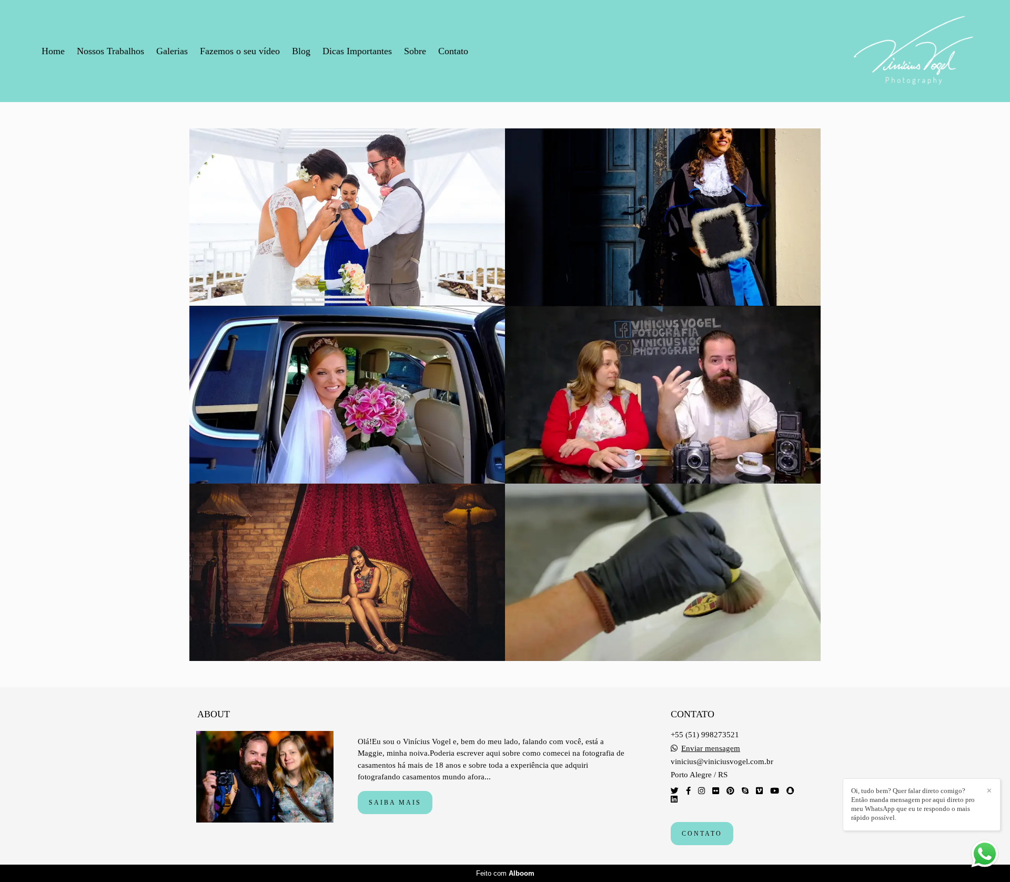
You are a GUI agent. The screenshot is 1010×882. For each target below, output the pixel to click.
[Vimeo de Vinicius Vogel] (759, 791)
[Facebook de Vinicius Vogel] (688, 791)
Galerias (172, 51)
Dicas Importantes (357, 51)
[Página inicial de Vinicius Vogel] (913, 51)
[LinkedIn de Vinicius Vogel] (674, 799)
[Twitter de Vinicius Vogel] (675, 791)
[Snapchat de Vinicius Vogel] (790, 791)
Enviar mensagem (710, 749)
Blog (301, 51)
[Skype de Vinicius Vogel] (745, 791)
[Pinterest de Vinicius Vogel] (730, 791)
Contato (453, 51)
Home (53, 51)
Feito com (505, 873)
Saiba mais (395, 802)
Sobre (415, 51)
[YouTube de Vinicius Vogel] (774, 791)
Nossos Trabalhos (110, 51)
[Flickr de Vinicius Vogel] (715, 791)
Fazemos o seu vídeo (240, 51)
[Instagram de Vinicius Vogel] (701, 791)
